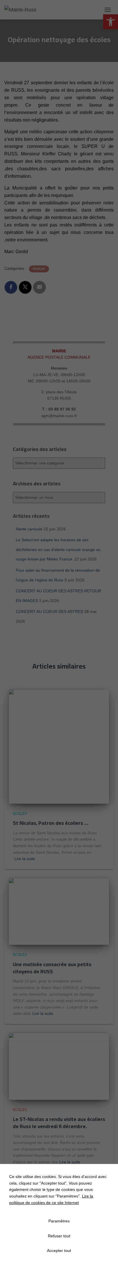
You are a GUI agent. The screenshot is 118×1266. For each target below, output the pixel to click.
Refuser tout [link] (59, 1236)
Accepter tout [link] (59, 1250)
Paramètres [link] (59, 1221)
